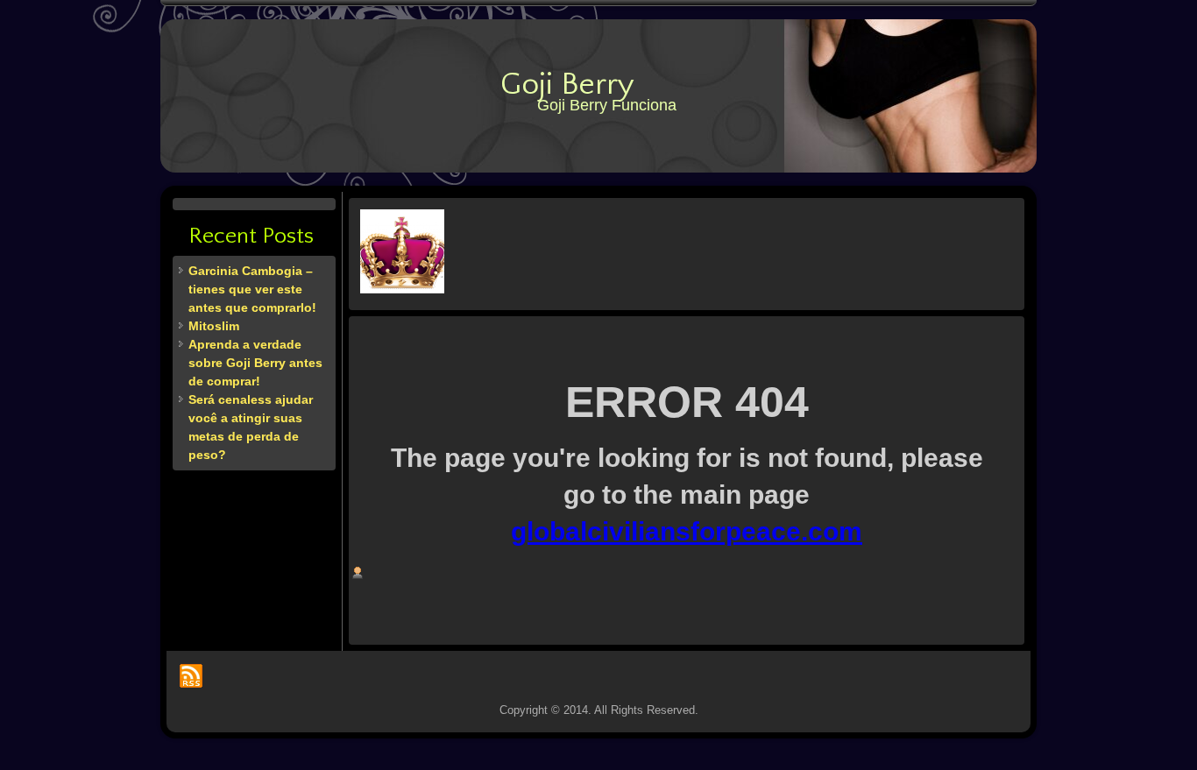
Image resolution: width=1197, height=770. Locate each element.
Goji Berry (567, 84)
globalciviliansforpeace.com (686, 531)
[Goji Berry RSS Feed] (191, 676)
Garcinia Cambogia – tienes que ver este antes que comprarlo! (252, 289)
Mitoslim (213, 326)
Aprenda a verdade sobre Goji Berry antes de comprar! (255, 362)
